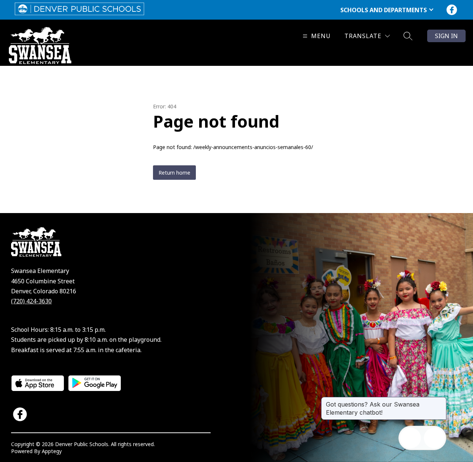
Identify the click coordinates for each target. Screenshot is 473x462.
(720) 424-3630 (31, 301)
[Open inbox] (410, 438)
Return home (174, 172)
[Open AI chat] (434, 438)
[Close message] (440, 400)
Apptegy (52, 451)
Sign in (446, 36)
